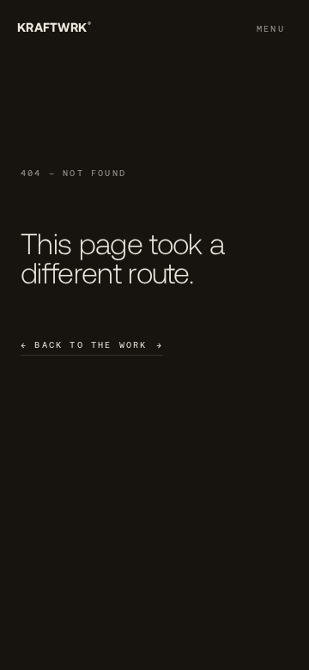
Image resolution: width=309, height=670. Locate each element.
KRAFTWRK (54, 26)
